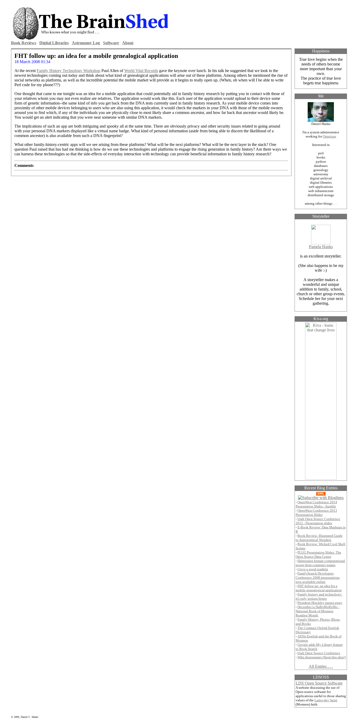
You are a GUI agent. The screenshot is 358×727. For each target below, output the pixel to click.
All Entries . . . (321, 666)
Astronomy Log (86, 43)
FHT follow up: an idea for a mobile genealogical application (319, 588)
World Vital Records (141, 70)
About (127, 43)
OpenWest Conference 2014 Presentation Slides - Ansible (316, 504)
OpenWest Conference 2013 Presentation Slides (316, 513)
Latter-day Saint (325, 700)
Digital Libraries (54, 43)
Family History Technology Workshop (68, 70)
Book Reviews (23, 43)
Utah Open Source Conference (318, 653)
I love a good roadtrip (312, 569)
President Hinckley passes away (319, 603)
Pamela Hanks (321, 246)
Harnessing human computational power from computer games (320, 563)
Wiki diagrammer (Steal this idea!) (321, 657)
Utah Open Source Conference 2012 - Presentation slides (318, 521)
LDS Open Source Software (319, 683)
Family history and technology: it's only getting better (319, 596)
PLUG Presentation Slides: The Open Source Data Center (318, 554)
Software (111, 43)
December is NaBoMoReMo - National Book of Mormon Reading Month (317, 611)
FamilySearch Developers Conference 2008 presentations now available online (318, 577)
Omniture (329, 136)
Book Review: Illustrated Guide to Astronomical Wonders (319, 538)
